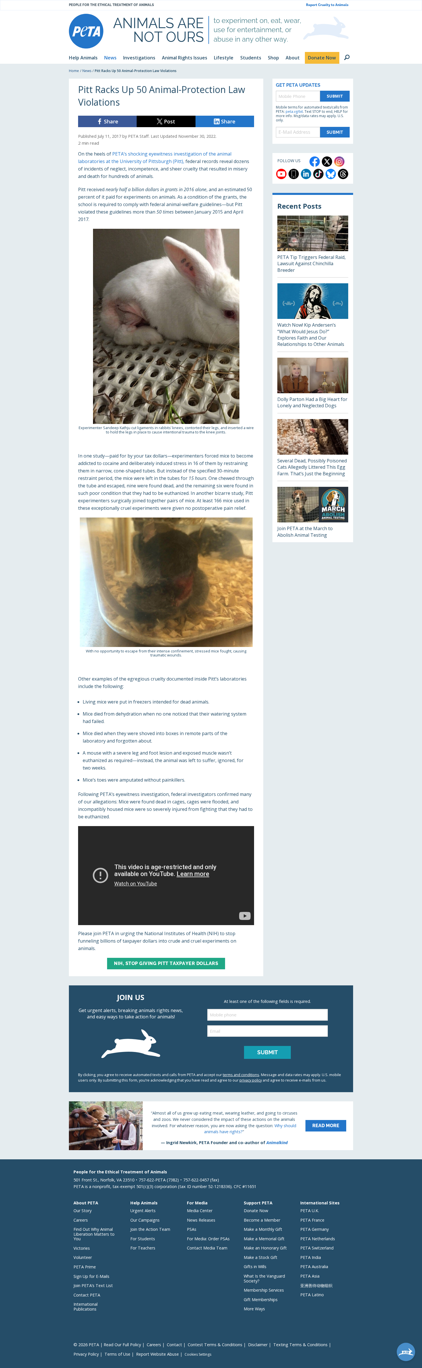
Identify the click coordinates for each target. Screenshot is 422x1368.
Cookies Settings (198, 1355)
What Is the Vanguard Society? (264, 1278)
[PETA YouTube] (281, 174)
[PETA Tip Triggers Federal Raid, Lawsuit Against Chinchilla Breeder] (312, 246)
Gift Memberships (261, 1299)
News (86, 70)
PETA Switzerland (317, 1248)
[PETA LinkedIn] (306, 174)
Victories (81, 1248)
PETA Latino (312, 1294)
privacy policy (250, 1080)
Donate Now (256, 1210)
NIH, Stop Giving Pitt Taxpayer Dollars (166, 963)
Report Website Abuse (157, 1354)
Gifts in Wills (255, 1266)
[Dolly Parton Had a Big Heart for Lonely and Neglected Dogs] (312, 385)
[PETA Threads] (343, 174)
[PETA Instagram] (339, 161)
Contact (174, 1344)
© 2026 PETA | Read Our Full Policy (107, 1344)
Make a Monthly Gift (263, 1229)
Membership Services (264, 1290)
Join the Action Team (150, 1229)
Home (74, 70)
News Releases (201, 1220)
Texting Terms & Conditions (300, 1344)
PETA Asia (310, 1276)
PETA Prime (84, 1267)
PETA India (310, 1257)
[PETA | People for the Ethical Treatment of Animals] (86, 31)
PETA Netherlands (317, 1238)
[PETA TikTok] (318, 174)
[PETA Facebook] (314, 161)
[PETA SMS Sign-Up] (294, 174)
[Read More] (211, 1125)
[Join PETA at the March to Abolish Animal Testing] (312, 514)
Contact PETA (86, 1295)
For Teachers (142, 1248)
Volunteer (82, 1257)
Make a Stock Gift (260, 1257)
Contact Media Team (207, 1248)
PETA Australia (314, 1266)
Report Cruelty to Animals (327, 5)
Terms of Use (117, 1354)
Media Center (199, 1210)
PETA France (312, 1220)
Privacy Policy (86, 1354)
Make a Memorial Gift (264, 1238)
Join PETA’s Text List (93, 1285)
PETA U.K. (309, 1210)
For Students (142, 1238)
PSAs (191, 1229)
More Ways (254, 1308)
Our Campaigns (145, 1220)
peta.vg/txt (294, 111)
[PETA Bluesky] (331, 174)
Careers (80, 1220)
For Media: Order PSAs (208, 1238)
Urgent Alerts (143, 1210)
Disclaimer (258, 1344)
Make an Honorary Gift (265, 1248)
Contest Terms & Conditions (215, 1344)
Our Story (82, 1210)
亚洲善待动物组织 (316, 1285)
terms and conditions (241, 1074)
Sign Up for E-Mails (91, 1276)
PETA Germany (314, 1229)
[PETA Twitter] (327, 161)
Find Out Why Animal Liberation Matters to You (94, 1233)
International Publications (85, 1306)
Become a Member (262, 1220)
